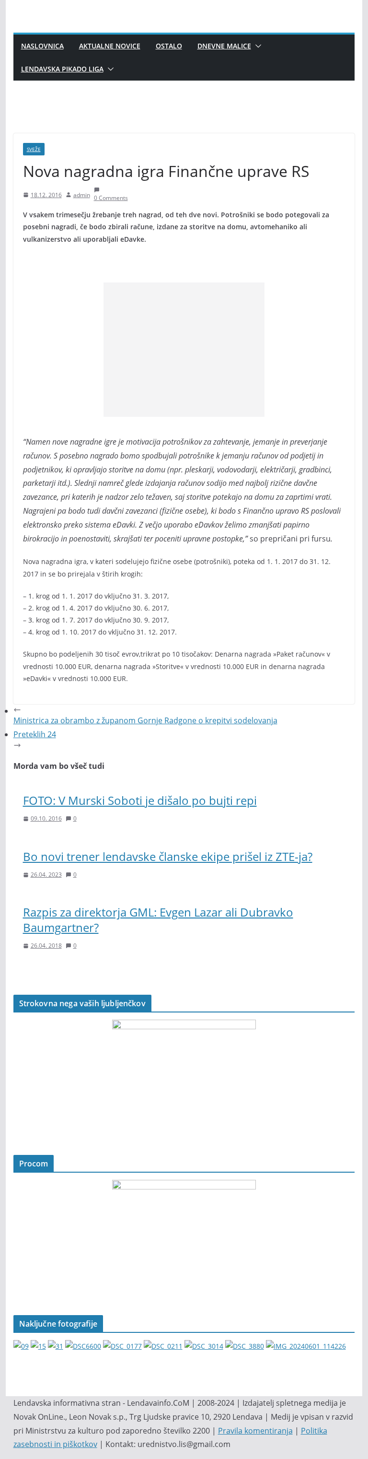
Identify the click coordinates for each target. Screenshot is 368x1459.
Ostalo (169, 45)
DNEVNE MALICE (224, 45)
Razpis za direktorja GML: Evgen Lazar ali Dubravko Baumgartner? (158, 919)
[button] (256, 46)
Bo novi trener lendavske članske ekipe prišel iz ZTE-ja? (167, 856)
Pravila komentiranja (255, 1430)
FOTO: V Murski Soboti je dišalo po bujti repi (140, 800)
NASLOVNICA (42, 45)
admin (81, 195)
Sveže (34, 149)
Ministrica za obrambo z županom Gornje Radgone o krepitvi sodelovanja (145, 720)
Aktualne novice (109, 45)
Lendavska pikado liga (62, 68)
